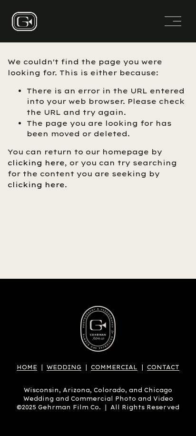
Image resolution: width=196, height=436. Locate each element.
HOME (27, 367)
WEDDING (64, 367)
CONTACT (163, 367)
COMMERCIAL (114, 367)
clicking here (36, 162)
